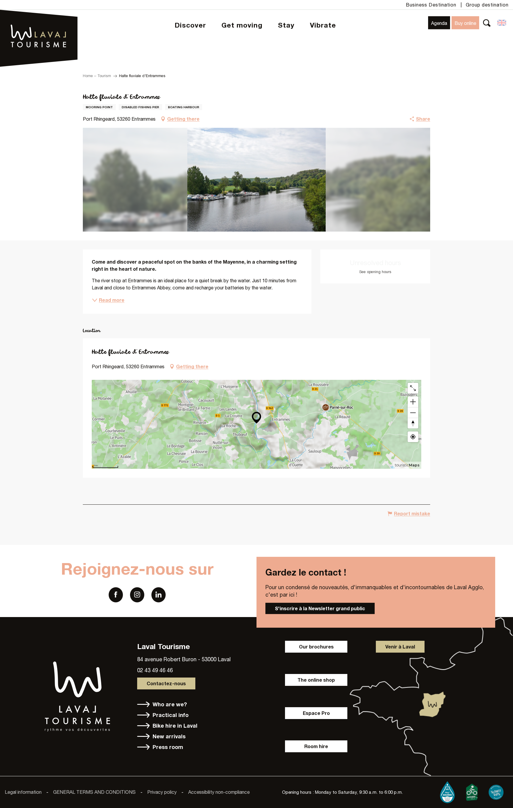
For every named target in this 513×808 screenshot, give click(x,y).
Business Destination (431, 4)
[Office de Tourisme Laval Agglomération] (38, 21)
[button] (487, 23)
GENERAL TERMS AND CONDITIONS (94, 792)
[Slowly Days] (496, 791)
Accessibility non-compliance (219, 792)
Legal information (23, 792)
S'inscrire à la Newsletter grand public (320, 608)
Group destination (487, 4)
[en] (502, 23)
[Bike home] (472, 791)
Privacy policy (162, 792)
